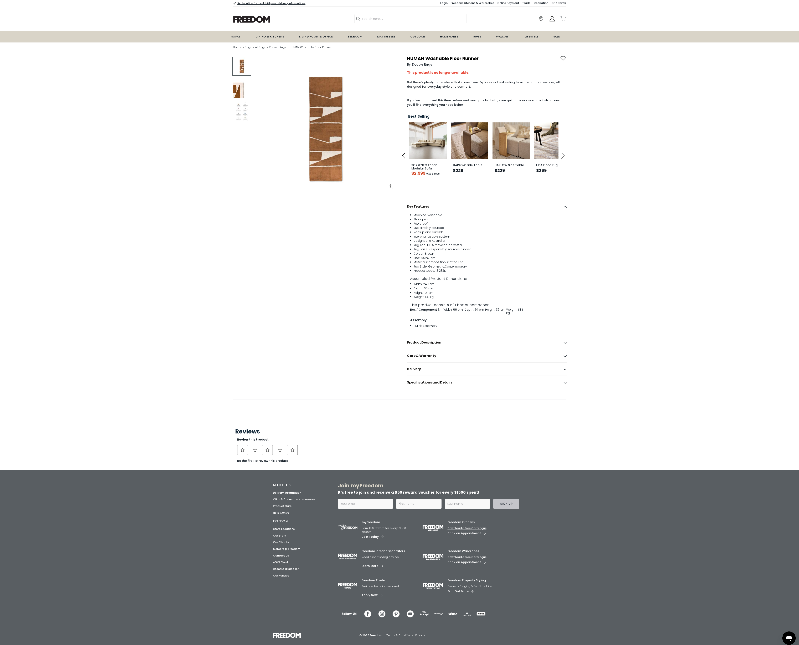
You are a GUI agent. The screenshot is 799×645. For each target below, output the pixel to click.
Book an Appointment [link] (464, 533)
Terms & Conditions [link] (400, 635)
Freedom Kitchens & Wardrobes (472, 3)
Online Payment (508, 3)
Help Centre (281, 513)
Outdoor (417, 37)
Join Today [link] (370, 537)
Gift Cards (558, 3)
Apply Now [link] (369, 595)
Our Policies (281, 576)
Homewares (449, 37)
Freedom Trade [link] (373, 580)
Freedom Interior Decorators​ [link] (383, 551)
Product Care (282, 506)
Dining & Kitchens (270, 37)
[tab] (487, 206)
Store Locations (284, 529)
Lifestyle (531, 37)
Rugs (477, 37)
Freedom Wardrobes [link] (463, 551)
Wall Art (503, 37)
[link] (278, 19)
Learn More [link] (369, 566)
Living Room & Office (316, 37)
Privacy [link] (420, 635)
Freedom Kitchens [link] (461, 522)
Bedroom (355, 37)
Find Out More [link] (458, 591)
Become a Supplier (286, 569)
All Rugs (260, 47)
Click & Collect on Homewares (294, 499)
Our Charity (281, 542)
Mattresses (386, 37)
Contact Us (281, 556)
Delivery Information (287, 493)
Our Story (279, 536)
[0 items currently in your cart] (563, 18)
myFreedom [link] (371, 522)
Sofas (236, 37)
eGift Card (280, 562)
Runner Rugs (277, 47)
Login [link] (444, 3)
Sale (556, 37)
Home (237, 47)
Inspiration (540, 3)
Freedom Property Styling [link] (467, 580)
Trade (526, 3)
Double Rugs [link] (422, 64)
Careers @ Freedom (286, 549)
